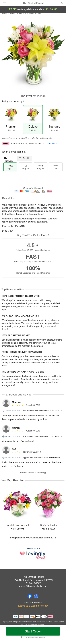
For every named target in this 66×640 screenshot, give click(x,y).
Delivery (9, 160)
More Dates (56, 167)
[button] (59, 633)
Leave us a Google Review (33, 605)
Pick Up (26, 158)
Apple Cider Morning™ (33, 457)
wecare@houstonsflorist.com (33, 586)
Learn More (51, 143)
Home (4, 13)
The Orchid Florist (33, 3)
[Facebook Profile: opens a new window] (29, 596)
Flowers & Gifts (16, 13)
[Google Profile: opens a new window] (36, 596)
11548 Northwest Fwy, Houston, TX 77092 (33, 580)
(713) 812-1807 (33, 583)
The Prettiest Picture (32, 410)
